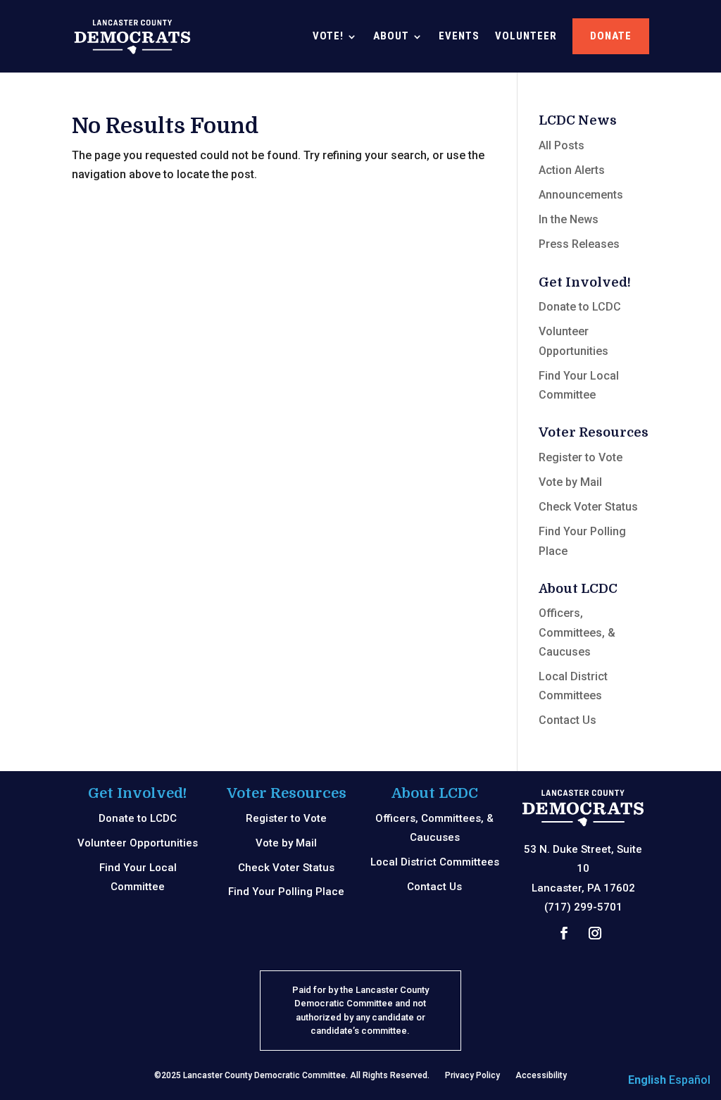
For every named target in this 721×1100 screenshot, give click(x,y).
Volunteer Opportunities (137, 843)
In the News (568, 219)
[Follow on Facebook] (564, 933)
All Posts (561, 145)
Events (459, 36)
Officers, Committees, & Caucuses (577, 632)
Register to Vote (580, 457)
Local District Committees (434, 862)
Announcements (581, 194)
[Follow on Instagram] (595, 933)
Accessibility (541, 1075)
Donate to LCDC (580, 306)
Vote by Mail (570, 482)
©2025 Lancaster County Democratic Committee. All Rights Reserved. (292, 1075)
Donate (611, 36)
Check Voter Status (588, 506)
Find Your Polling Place (286, 891)
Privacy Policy (472, 1075)
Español (689, 1080)
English (647, 1080)
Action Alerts (572, 170)
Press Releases (579, 244)
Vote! (328, 36)
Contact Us (567, 720)
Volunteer (526, 36)
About (391, 36)
